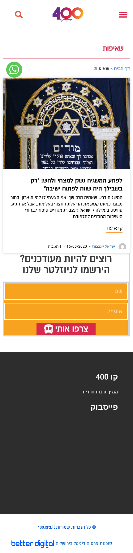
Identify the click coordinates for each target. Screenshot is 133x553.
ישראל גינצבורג (102, 246)
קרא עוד (114, 228)
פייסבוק (104, 407)
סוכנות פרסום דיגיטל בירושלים (84, 543)
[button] (18, 15)
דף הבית (122, 68)
